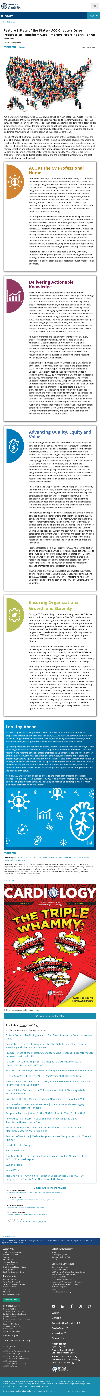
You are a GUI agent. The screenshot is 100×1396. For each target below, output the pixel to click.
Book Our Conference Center (14, 1272)
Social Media (72, 1381)
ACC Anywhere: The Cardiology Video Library (68, 1272)
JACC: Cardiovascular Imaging (14, 1356)
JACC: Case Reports (10, 1361)
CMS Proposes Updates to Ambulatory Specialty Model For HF (27, 1214)
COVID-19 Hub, (48, 857)
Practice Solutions (9, 1316)
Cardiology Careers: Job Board (14, 1314)
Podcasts (55, 1259)
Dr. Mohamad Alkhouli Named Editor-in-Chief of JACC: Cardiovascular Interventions (34, 1192)
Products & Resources (60, 1269)
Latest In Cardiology (62, 1249)
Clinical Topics (10, 1335)
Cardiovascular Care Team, (30, 857)
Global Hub (7, 1292)
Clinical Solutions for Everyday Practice (17, 1319)
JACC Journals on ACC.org (16, 1340)
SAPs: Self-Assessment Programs (64, 1274)
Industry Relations (9, 1269)
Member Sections (9, 1287)
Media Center (8, 1381)
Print (23, 47)
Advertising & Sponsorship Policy (41, 1381)
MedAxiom (57, 1333)
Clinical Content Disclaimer (13, 1384)
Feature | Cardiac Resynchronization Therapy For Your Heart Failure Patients (49, 1070)
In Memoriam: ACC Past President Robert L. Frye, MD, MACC (26, 1222)
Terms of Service (9, 1386)
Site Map (31, 1386)
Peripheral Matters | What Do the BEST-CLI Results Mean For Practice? (45, 1113)
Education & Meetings (63, 1263)
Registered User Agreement (80, 1384)
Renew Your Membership (12, 1282)
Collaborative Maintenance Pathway (65, 1284)
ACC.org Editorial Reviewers (34, 1384)
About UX (81, 1381)
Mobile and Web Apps (11, 1331)
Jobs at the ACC (8, 1264)
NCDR (55, 1317)
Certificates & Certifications (62, 1279)
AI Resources (8, 1329)
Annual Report (51, 1384)
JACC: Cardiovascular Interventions (16, 1358)
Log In (92, 15)
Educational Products (11, 1324)
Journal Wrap (13, 1170)
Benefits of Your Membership (14, 1284)
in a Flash (14, 1164)
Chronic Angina (18, 860)
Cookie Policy (22, 1386)
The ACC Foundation (10, 1255)
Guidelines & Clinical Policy (61, 1257)
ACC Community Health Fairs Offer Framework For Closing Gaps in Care (30, 1200)
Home (16, 1240)
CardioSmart (58, 1328)
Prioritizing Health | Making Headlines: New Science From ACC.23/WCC (45, 1098)
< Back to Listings (8, 22)
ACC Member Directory (11, 1294)
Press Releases (60, 1381)
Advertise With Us (21, 1381)
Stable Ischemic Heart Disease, (68, 857)
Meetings (55, 1289)
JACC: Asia (7, 1349)
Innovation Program (10, 1262)
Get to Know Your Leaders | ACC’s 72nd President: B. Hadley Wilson (43, 1075)
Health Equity (8, 1259)
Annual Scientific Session (60, 1292)
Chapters (6, 1289)
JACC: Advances (9, 1346)
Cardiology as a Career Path (13, 1311)
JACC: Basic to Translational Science (16, 1351)
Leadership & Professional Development (67, 1282)
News (54, 1252)
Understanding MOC (59, 1287)
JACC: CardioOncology (11, 1353)
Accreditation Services (64, 1323)
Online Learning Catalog (60, 1267)
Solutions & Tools (11, 1305)
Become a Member (10, 1279)
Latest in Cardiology (27, 1240)
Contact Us (58, 1338)
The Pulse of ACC (15, 1150)
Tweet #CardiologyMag (51, 1015)
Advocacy (6, 1257)
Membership (9, 1276)
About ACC (8, 1249)
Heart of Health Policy (18, 1145)
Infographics (7, 1321)
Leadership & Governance (12, 1252)
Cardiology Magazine (59, 1255)
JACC (5, 1344)
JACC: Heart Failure (10, 1366)
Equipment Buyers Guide (12, 1326)
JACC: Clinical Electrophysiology (14, 1363)
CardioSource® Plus (59, 1277)
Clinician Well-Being (10, 1309)
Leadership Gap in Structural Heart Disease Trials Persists (25, 1207)
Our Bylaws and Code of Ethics (14, 1267)
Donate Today (11, 1299)
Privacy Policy (63, 1384)
